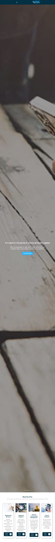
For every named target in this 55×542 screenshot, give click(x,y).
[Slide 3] (30, 490)
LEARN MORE (28, 253)
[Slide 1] (25, 490)
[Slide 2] (27, 490)
